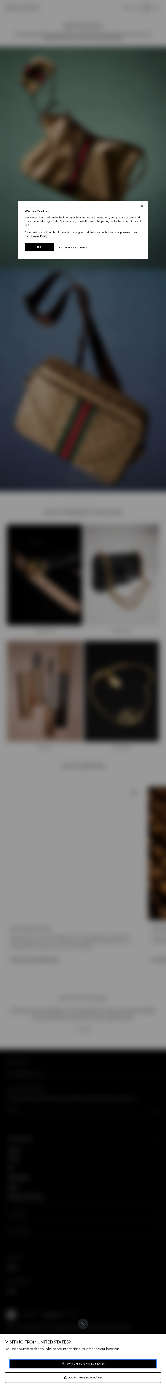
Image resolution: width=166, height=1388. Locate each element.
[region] (83, 230)
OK (39, 247)
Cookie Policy (39, 236)
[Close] (83, 1324)
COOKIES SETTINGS (73, 247)
